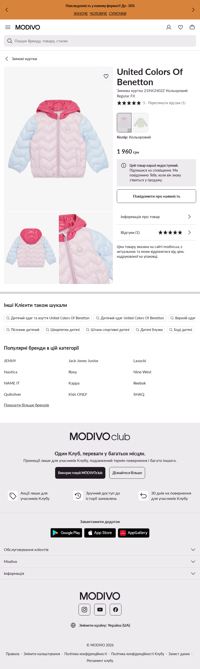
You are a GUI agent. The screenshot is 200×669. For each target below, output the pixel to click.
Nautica (10, 371)
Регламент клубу (100, 661)
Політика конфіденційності (85, 654)
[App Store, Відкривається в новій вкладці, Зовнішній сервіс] (100, 533)
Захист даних (179, 654)
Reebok (139, 383)
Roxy (73, 371)
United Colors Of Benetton (150, 76)
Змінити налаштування (42, 654)
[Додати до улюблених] (106, 76)
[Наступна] (193, 10)
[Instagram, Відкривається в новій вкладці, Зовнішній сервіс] (84, 609)
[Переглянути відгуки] (189, 232)
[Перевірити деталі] (189, 216)
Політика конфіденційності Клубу (137, 654)
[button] (58, 138)
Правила (12, 654)
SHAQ (138, 394)
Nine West (142, 371)
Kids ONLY (78, 394)
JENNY (10, 360)
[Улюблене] (180, 27)
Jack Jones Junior (84, 360)
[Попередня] (7, 10)
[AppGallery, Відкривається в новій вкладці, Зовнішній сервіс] (134, 533)
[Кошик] (192, 27)
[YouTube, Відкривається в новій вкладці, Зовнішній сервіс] (100, 609)
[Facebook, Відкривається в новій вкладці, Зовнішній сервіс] (115, 609)
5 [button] (151, 103)
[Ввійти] (169, 27)
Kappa (74, 383)
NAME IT (12, 383)
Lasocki (139, 360)
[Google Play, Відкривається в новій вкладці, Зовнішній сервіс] (66, 533)
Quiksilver (12, 394)
